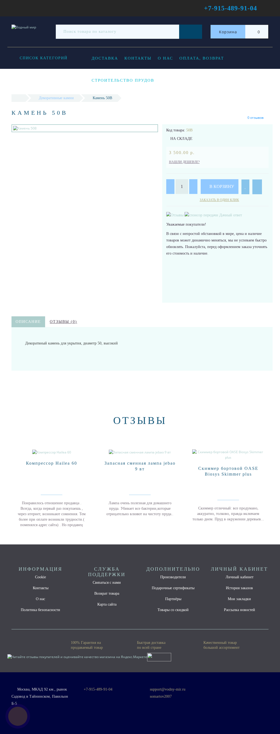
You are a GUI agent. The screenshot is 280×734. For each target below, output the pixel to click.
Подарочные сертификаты (173, 588)
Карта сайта (106, 604)
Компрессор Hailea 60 (51, 463)
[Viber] (156, 704)
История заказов (239, 588)
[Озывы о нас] (175, 215)
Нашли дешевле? (184, 162)
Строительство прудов (123, 80)
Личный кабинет (239, 577)
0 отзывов (255, 117)
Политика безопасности (40, 610)
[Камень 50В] (84, 128)
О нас (165, 58)
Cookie (40, 577)
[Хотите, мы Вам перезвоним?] (17, 716)
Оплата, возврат (201, 58)
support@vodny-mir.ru (167, 689)
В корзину (221, 186)
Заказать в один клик (219, 200)
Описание (28, 322)
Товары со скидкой (173, 610)
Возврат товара (106, 593)
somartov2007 (161, 696)
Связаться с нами (107, 582)
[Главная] (18, 98)
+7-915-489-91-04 (98, 689)
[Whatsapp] (147, 703)
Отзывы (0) (63, 322)
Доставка (105, 58)
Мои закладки (239, 599)
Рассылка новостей (239, 610)
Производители (173, 577)
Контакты (137, 58)
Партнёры (173, 599)
